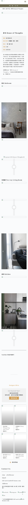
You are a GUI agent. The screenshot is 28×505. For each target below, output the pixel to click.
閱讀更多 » (5, 431)
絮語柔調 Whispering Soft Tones (6, 428)
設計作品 (8, 8)
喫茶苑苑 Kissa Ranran (7, 455)
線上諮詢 (15, 5)
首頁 (4, 8)
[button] (25, 1)
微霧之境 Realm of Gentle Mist (20, 455)
